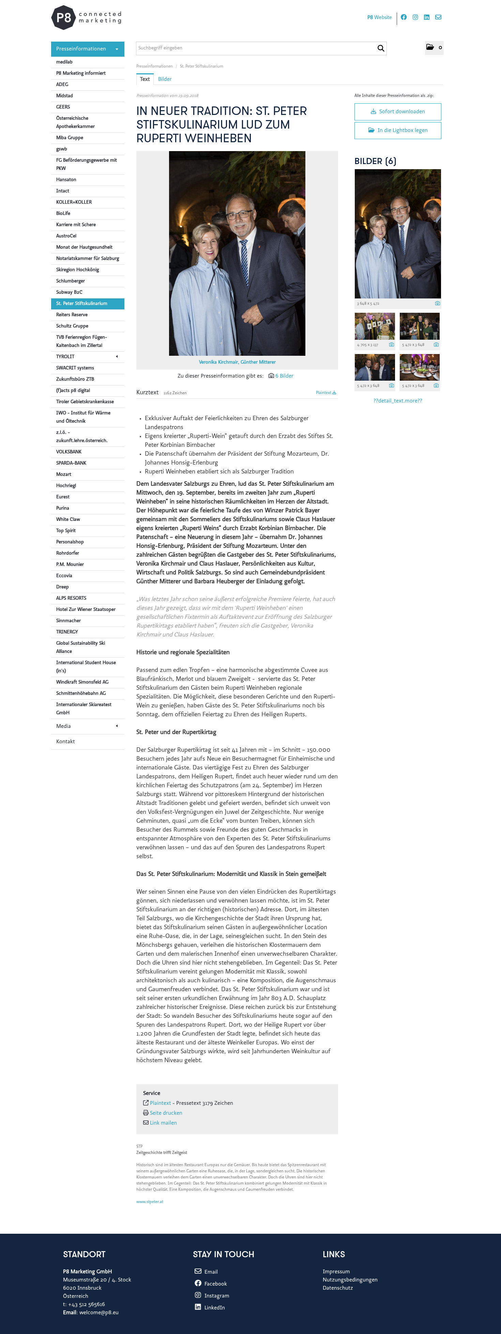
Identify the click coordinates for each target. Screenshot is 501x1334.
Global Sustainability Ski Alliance (80, 647)
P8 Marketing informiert (81, 73)
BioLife (63, 213)
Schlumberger (70, 281)
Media (63, 726)
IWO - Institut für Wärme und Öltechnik (83, 417)
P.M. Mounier (70, 564)
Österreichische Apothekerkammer (75, 122)
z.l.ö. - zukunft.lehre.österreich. (82, 436)
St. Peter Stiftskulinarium (81, 304)
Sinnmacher (68, 621)
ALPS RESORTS (71, 598)
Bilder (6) (375, 161)
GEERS (63, 107)
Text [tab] (145, 79)
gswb (61, 149)
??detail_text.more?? (398, 401)
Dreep (62, 587)
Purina (62, 508)
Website (379, 17)
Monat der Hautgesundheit (84, 247)
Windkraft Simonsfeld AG (82, 682)
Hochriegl (66, 486)
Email (210, 1272)
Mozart (63, 474)
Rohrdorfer (67, 553)
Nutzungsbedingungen (350, 1280)
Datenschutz (338, 1288)
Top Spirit (66, 531)
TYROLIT (65, 357)
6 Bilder (284, 376)
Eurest (63, 497)
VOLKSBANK (68, 452)
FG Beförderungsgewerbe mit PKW (86, 164)
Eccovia (64, 576)
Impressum (336, 1272)
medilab (64, 62)
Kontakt (65, 742)
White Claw (68, 519)
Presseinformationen (81, 49)
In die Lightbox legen (402, 130)
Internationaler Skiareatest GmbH (83, 709)
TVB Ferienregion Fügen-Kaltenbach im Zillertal (81, 341)
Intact (62, 191)
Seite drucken (166, 1113)
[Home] (86, 17)
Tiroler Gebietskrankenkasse (85, 402)
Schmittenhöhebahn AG (81, 693)
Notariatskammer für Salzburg (87, 258)
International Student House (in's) (86, 667)
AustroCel (66, 236)
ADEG (62, 85)
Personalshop (70, 542)
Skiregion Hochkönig (77, 270)
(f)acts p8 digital (73, 391)
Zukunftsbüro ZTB (75, 379)
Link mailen (163, 1123)
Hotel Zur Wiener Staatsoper (86, 609)
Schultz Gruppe (72, 326)
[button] (434, 48)
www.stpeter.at (149, 1202)
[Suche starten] (381, 48)
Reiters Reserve (72, 315)
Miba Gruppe (69, 138)
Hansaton (66, 180)
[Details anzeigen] (437, 304)
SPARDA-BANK (71, 463)
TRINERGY (67, 632)
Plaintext (324, 393)
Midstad (64, 96)
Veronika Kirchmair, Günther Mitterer (237, 362)
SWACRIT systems (75, 368)
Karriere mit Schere (76, 225)
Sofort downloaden (401, 112)
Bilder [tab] (165, 79)
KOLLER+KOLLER (74, 202)
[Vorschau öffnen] (237, 253)
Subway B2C (69, 292)
